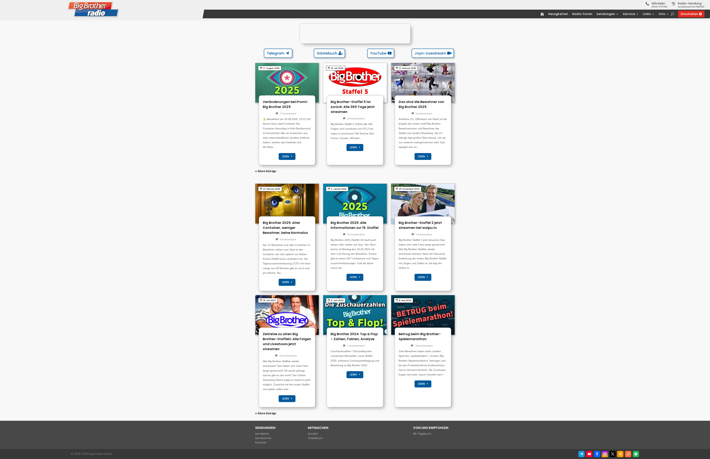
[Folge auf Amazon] (620, 454)
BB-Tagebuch (422, 434)
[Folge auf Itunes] (628, 454)
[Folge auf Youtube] (589, 454)
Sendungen (605, 14)
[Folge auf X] (612, 454)
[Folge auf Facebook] (597, 454)
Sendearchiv (263, 438)
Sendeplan (262, 434)
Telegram (276, 53)
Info (662, 14)
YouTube (378, 53)
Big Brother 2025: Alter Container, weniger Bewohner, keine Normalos (285, 227)
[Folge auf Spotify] (636, 454)
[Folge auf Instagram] (605, 454)
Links (647, 14)
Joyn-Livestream (430, 53)
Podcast (260, 442)
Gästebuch (327, 53)
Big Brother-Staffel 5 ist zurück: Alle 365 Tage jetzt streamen (353, 106)
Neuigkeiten (558, 14)
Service (629, 14)
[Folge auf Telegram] (581, 454)
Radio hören (582, 14)
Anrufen (313, 434)
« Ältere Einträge (265, 171)
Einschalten (689, 14)
